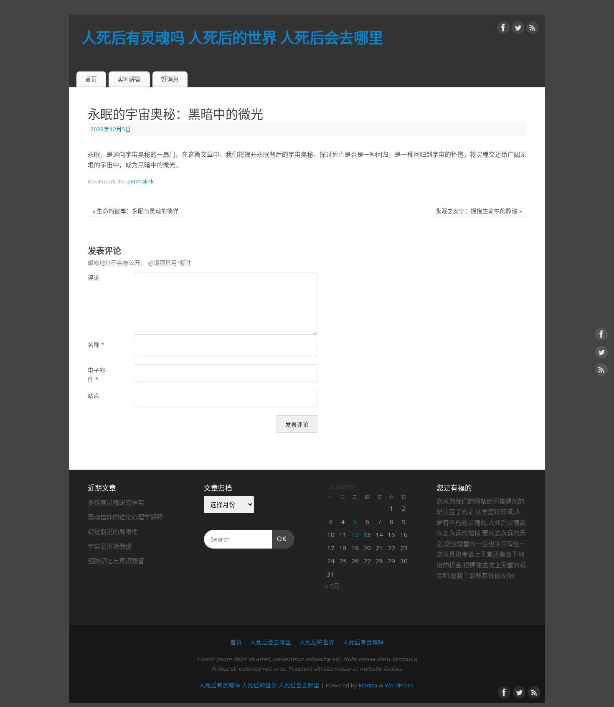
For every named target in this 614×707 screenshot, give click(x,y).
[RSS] (532, 29)
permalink (140, 181)
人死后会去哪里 (270, 642)
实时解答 (129, 79)
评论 (93, 278)
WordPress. (400, 685)
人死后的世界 (317, 642)
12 (355, 534)
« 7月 (332, 586)
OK (279, 538)
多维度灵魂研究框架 (116, 502)
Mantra (368, 685)
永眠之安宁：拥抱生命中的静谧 (479, 211)
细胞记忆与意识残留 (116, 561)
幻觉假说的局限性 (113, 531)
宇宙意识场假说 (110, 546)
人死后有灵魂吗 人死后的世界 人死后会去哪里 (232, 38)
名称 (96, 344)
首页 (91, 79)
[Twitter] (518, 29)
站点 (93, 395)
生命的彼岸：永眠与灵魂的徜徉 (135, 211)
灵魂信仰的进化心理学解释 (125, 517)
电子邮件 (96, 375)
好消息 (170, 79)
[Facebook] (503, 29)
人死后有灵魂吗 (363, 642)
